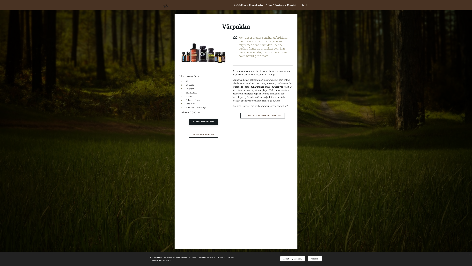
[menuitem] (241, 5)
